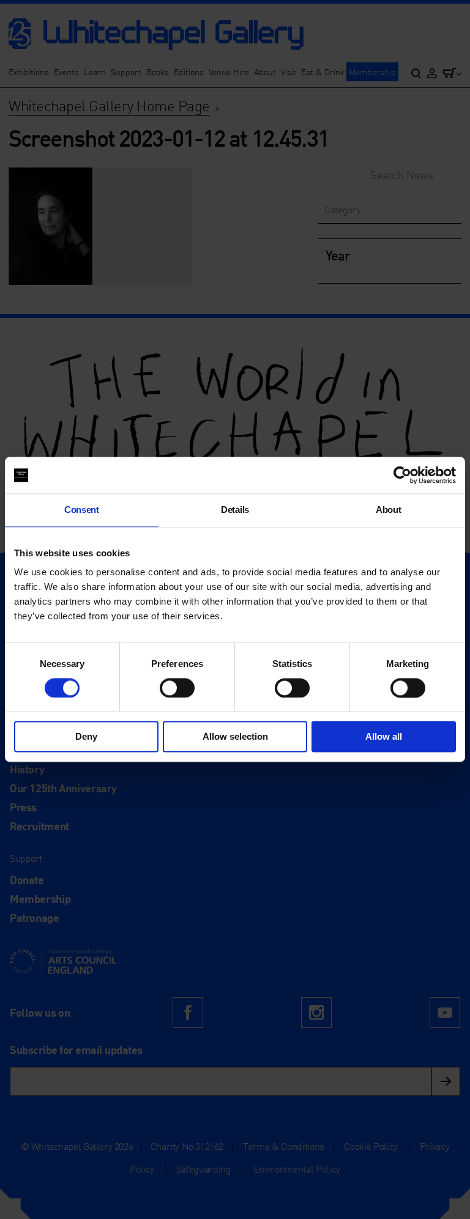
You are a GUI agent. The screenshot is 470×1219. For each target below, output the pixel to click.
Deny (86, 737)
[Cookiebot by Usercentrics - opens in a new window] (402, 475)
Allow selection (235, 737)
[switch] (177, 688)
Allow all (383, 737)
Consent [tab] (81, 509)
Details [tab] (235, 509)
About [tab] (388, 509)
